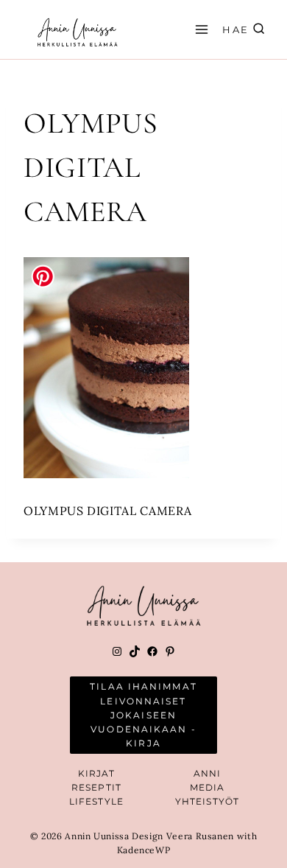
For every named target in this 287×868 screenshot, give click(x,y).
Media (207, 787)
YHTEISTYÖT (207, 801)
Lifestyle (96, 801)
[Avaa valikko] (199, 29)
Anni (207, 773)
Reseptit (96, 787)
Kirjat (97, 773)
